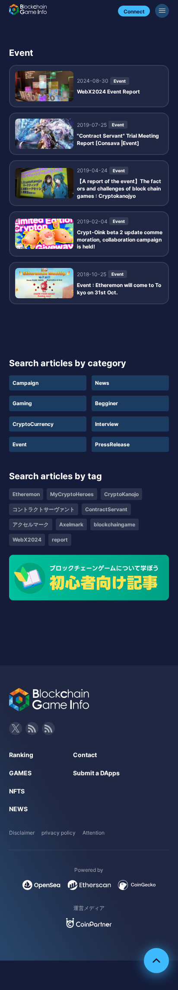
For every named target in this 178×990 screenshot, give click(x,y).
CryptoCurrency (33, 424)
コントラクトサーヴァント (44, 509)
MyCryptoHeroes (72, 494)
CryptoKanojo (121, 494)
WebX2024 (27, 539)
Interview (106, 424)
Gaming (22, 403)
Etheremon (26, 494)
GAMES (20, 773)
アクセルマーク (31, 524)
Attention (94, 832)
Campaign (25, 383)
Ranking (21, 754)
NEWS (18, 809)
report (60, 539)
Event (20, 444)
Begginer (106, 403)
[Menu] (162, 11)
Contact (85, 754)
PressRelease (112, 444)
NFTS (17, 791)
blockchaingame (114, 524)
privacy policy (58, 832)
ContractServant (106, 509)
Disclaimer (22, 832)
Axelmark (71, 524)
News (102, 383)
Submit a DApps (96, 773)
